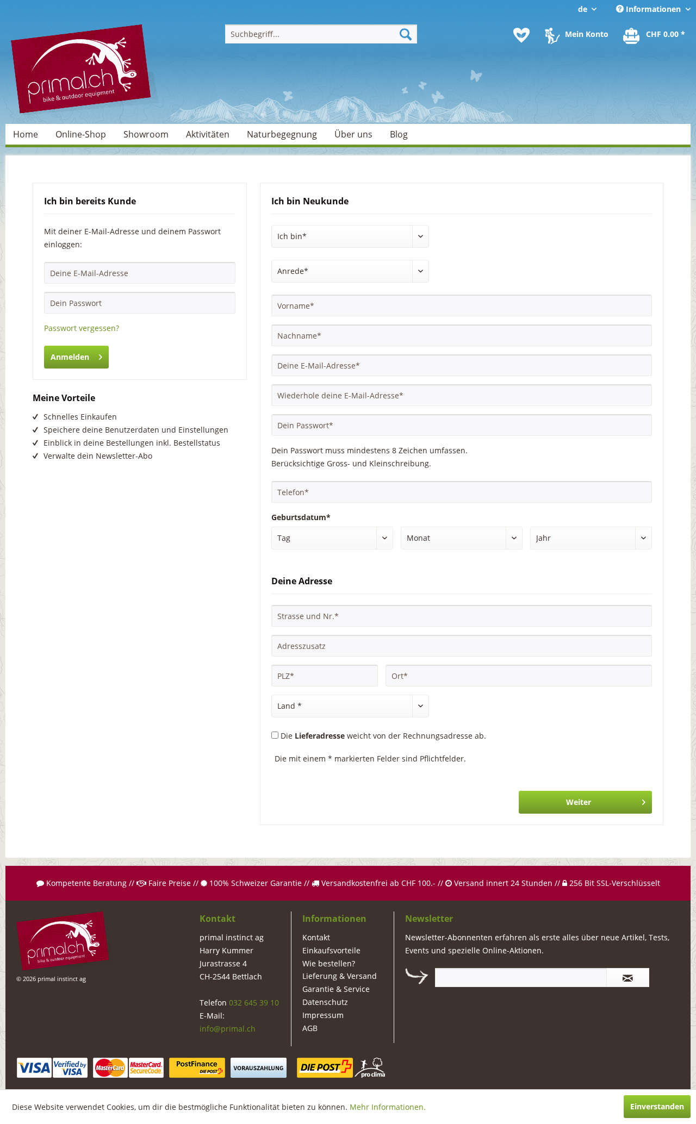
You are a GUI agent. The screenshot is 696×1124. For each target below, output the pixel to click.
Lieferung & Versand (339, 976)
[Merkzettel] (521, 35)
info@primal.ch (228, 1028)
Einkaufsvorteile (331, 950)
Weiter (578, 802)
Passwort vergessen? (81, 328)
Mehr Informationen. (388, 1107)
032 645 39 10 (254, 1002)
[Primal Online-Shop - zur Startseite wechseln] (85, 70)
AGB (310, 1028)
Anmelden (70, 357)
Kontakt (316, 937)
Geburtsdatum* (301, 517)
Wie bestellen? (328, 963)
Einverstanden (657, 1106)
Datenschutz (325, 1002)
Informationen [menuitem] (653, 9)
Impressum (323, 1015)
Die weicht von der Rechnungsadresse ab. (383, 735)
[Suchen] (405, 33)
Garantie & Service (336, 989)
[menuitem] (321, 33)
